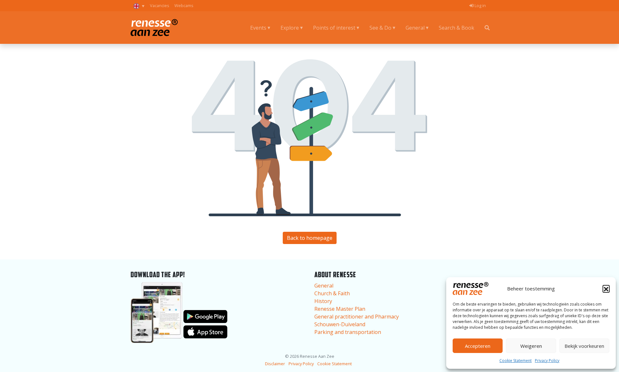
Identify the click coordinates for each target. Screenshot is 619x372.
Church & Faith (332, 293)
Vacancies (159, 5)
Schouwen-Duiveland (339, 324)
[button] (606, 288)
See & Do (380, 27)
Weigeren (531, 346)
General (415, 27)
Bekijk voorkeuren (584, 346)
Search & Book (456, 27)
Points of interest (334, 27)
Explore (289, 27)
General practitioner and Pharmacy (356, 316)
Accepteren (477, 346)
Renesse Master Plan (339, 308)
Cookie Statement (515, 360)
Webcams (183, 5)
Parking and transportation (347, 332)
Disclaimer (275, 364)
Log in (480, 5)
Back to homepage (309, 237)
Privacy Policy (547, 360)
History (323, 301)
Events (258, 27)
